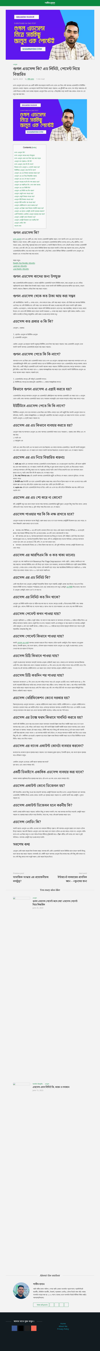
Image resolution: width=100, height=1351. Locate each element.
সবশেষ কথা (17, 225)
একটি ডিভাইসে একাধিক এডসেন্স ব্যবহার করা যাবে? (29, 214)
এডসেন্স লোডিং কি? (20, 222)
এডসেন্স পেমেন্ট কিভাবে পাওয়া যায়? (24, 196)
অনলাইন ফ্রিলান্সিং (38, 1084)
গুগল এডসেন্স (17, 239)
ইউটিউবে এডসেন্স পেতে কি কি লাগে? (25, 170)
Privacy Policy (63, 1329)
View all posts (42, 1305)
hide (34, 147)
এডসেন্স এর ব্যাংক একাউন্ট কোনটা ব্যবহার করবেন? (29, 211)
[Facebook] (14, 1328)
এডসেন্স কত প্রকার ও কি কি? (23, 161)
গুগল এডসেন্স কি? (19, 152)
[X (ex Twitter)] (27, 1328)
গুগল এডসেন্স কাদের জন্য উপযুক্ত (24, 155)
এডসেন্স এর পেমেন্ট (23, 642)
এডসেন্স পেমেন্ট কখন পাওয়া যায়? (23, 193)
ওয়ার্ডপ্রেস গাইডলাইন (20, 266)
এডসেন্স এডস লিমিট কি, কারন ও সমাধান (51, 1087)
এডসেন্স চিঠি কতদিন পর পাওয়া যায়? (24, 202)
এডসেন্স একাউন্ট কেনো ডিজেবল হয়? (25, 217)
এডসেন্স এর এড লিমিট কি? (22, 187)
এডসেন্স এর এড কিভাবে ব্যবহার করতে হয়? (27, 173)
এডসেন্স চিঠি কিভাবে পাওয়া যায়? (23, 199)
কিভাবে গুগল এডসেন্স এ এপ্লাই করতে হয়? (27, 167)
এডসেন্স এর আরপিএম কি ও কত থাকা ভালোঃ (27, 184)
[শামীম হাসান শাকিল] (50, 3)
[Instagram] (21, 1328)
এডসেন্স (15, 64)
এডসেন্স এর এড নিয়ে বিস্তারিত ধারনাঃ (25, 176)
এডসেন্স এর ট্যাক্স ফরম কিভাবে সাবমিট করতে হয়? (29, 208)
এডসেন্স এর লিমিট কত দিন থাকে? (24, 190)
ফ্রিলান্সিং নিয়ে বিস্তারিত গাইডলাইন (24, 263)
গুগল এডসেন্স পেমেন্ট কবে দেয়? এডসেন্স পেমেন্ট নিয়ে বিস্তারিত (55, 903)
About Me (63, 1326)
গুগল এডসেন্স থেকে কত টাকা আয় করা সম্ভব (27, 158)
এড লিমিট (69, 586)
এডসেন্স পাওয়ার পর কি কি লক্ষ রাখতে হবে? (27, 181)
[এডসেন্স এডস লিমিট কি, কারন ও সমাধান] (21, 1174)
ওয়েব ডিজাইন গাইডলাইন (21, 269)
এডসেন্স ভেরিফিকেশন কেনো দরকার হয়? (26, 205)
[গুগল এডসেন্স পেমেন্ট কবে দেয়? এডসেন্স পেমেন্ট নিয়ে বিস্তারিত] (21, 988)
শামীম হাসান (30, 79)
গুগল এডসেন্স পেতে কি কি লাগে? (23, 164)
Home (63, 1323)
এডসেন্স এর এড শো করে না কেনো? (24, 178)
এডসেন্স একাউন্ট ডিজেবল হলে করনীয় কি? (26, 220)
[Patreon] (33, 1328)
